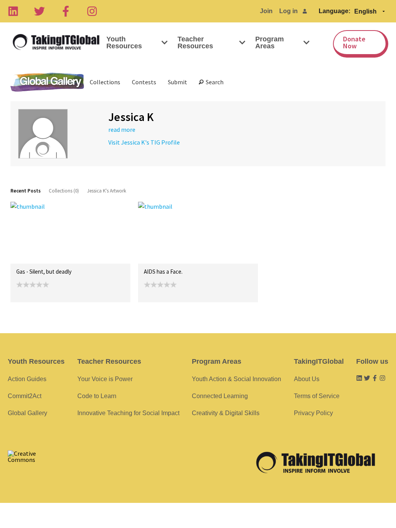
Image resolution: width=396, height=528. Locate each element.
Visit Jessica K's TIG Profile (144, 142)
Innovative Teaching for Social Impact (128, 413)
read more (121, 129)
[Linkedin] (13, 11)
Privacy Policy (313, 413)
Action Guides (27, 379)
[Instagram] (92, 11)
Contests (144, 82)
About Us (306, 379)
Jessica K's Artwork (106, 190)
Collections (105, 82)
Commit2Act (24, 396)
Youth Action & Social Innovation (236, 379)
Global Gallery (47, 82)
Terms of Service (317, 396)
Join (266, 11)
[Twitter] (39, 11)
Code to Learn (96, 396)
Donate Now (354, 42)
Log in (288, 11)
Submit (177, 82)
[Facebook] (65, 11)
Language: (334, 11)
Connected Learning (220, 396)
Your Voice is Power (105, 379)
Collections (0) (64, 190)
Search (213, 82)
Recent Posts (25, 190)
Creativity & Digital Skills (225, 413)
